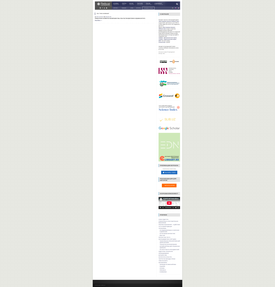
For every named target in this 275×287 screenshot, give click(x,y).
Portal (124, 4)
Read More (98, 20)
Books (131, 4)
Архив (131, 8)
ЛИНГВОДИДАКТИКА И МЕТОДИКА (167, 239)
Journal (116, 4)
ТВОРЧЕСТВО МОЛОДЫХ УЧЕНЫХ (167, 259)
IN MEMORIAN (163, 272)
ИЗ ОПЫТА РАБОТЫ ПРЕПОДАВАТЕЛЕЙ (169, 249)
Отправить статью (148, 8)
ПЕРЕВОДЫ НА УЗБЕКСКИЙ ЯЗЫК (168, 264)
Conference (158, 4)
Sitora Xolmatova (99, 16)
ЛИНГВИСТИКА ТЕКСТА (164, 237)
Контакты (138, 8)
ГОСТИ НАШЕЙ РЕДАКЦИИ (165, 226)
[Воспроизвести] (160, 207)
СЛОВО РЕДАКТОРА (163, 219)
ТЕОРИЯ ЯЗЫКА (162, 228)
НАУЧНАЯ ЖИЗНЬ (163, 262)
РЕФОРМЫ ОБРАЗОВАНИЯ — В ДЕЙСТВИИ (169, 224)
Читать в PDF (169, 185)
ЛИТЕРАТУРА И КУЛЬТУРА (165, 257)
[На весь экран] (178, 207)
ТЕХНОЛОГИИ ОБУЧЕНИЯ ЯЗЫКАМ (168, 244)
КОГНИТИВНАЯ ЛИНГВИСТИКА (167, 233)
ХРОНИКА (162, 268)
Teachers (140, 4)
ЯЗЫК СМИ (162, 235)
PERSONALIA (163, 270)
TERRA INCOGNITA (163, 260)
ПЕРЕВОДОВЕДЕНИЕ (164, 253)
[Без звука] (176, 207)
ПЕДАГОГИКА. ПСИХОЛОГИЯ (166, 251)
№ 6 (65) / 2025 (170, 172)
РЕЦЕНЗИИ (162, 266)
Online (149, 4)
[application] (169, 203)
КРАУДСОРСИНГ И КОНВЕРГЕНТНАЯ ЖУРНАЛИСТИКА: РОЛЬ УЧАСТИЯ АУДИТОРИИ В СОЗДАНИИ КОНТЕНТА (120, 18)
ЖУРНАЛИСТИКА (108, 16)
